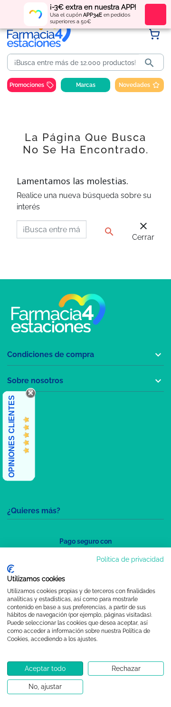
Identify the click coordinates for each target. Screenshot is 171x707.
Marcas (85, 85)
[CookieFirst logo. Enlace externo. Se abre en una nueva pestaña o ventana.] (10, 569)
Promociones (27, 85)
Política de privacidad (130, 559)
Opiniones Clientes (12, 436)
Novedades (134, 85)
